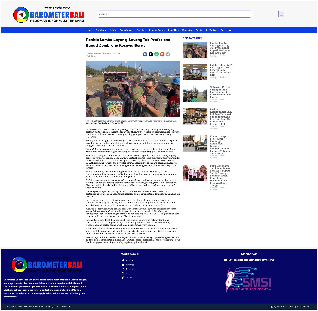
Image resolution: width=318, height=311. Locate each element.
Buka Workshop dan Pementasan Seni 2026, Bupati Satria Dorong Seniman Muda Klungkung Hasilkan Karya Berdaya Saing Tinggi (220, 176)
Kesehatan (187, 30)
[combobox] (174, 14)
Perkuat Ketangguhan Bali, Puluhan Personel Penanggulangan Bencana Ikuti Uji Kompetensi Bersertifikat (221, 116)
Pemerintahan (126, 30)
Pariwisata (101, 30)
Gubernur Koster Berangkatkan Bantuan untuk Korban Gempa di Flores (220, 92)
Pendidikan (173, 30)
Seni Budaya (211, 30)
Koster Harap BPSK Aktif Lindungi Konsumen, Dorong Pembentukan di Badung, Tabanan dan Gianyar (220, 145)
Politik (199, 30)
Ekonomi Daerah (157, 30)
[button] (281, 14)
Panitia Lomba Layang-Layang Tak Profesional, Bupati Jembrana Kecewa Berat (220, 48)
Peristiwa (141, 30)
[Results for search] (174, 18)
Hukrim (112, 30)
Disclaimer (65, 307)
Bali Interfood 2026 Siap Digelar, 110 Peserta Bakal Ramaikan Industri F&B (221, 70)
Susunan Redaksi (14, 307)
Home (89, 30)
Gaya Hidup (226, 30)
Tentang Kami (52, 307)
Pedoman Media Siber (33, 307)
